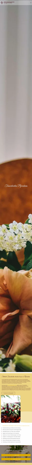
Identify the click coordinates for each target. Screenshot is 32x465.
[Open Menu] (30, 3)
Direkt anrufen (16, 455)
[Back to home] (8, 3)
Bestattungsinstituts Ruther (12, 385)
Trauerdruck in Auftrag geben (8, 393)
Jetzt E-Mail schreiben (16, 459)
